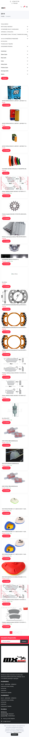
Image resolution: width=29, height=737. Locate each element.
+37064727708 (15, 1)
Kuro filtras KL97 (5, 418)
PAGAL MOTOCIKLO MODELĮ (7, 686)
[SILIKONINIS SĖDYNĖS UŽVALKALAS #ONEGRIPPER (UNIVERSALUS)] (14, 161)
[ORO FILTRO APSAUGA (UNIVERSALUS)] (14, 455)
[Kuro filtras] (14, 274)
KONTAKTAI (3, 690)
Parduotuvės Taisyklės (6, 692)
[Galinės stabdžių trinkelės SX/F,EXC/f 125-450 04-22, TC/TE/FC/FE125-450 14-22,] (14, 387)
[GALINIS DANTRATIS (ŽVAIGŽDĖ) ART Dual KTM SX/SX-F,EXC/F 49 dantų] (14, 342)
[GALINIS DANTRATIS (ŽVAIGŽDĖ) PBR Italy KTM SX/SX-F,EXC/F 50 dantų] (14, 296)
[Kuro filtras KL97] (14, 410)
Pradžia (2, 16)
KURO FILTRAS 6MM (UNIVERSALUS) (10, 440)
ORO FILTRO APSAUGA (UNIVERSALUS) (10, 463)
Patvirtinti (14, 734)
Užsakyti (24, 641)
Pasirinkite (5, 173)
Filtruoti (4, 78)
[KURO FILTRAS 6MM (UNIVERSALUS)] (14, 432)
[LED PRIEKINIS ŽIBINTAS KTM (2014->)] (14, 251)
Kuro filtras (4, 282)
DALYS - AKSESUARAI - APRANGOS (8, 684)
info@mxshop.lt (7, 721)
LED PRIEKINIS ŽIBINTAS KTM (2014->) (10, 259)
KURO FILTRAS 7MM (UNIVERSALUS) (10, 486)
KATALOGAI (3, 688)
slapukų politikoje (17, 732)
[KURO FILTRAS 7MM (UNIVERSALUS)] (14, 478)
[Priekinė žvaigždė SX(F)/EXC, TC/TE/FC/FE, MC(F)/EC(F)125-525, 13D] (14, 206)
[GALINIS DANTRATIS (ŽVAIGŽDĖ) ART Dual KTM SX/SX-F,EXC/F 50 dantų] (14, 319)
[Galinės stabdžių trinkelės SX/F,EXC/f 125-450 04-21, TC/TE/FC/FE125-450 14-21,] (14, 183)
